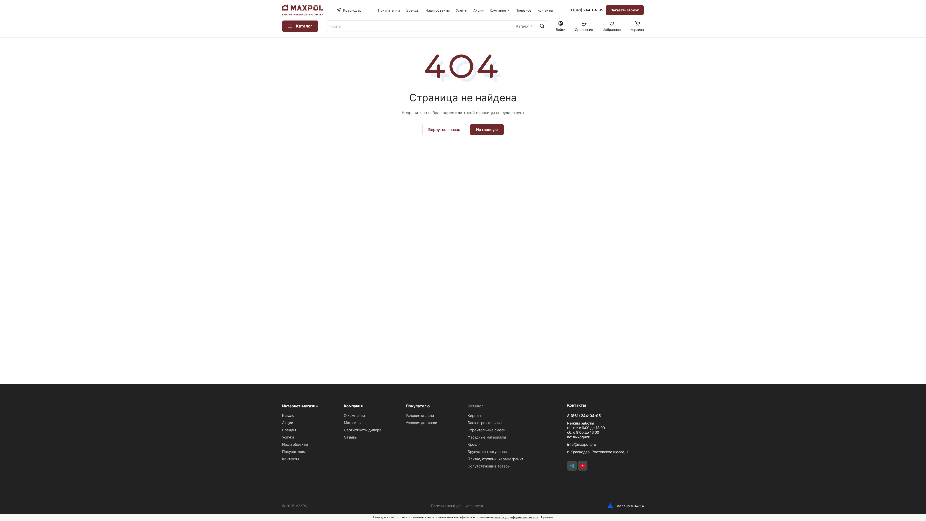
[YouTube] (582, 466)
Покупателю (418, 406)
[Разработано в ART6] (624, 505)
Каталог (289, 415)
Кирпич (474, 415)
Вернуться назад (444, 129)
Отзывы (350, 437)
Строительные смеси (486, 430)
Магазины (352, 422)
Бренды (289, 430)
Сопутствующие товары (489, 466)
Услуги (288, 437)
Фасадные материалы (487, 437)
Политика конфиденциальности (457, 506)
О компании (354, 415)
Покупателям (294, 451)
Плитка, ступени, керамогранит (495, 459)
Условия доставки (421, 422)
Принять (547, 517)
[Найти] (542, 26)
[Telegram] (572, 466)
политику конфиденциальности (515, 517)
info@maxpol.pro (581, 444)
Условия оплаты (420, 415)
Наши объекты (295, 444)
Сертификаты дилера (362, 430)
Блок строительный (485, 422)
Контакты (290, 459)
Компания (353, 406)
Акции (287, 422)
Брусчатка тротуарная (487, 451)
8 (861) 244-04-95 (586, 10)
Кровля (474, 444)
